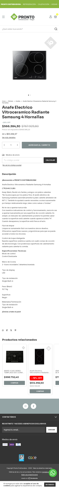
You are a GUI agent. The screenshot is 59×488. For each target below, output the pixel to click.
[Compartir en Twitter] (11, 330)
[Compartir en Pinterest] (15, 330)
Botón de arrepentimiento (29, 475)
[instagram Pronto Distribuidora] (25, 406)
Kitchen (10, 101)
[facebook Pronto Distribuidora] (33, 406)
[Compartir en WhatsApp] (3, 330)
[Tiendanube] (29, 478)
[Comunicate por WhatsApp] (53, 473)
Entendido (50, 484)
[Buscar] (56, 29)
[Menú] (4, 17)
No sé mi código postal (12, 165)
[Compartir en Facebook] (7, 330)
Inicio (4, 101)
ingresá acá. (46, 472)
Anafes (18, 101)
